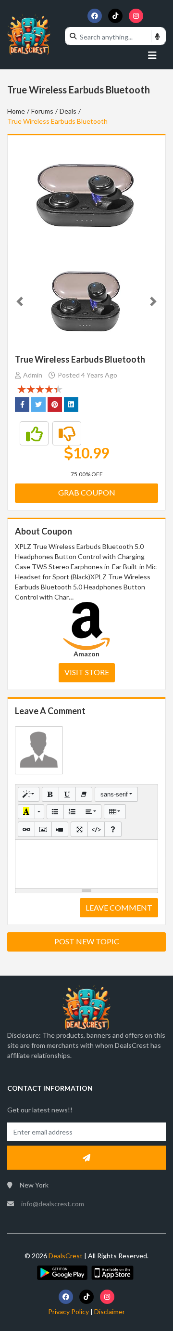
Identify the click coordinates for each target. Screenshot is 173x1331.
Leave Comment (119, 907)
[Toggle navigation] (152, 55)
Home (16, 111)
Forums (42, 111)
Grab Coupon (86, 492)
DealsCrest (65, 1256)
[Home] (28, 34)
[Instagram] (136, 16)
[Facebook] (94, 16)
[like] (34, 433)
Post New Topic (86, 941)
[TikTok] (115, 16)
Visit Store (86, 672)
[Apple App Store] (112, 1271)
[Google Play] (62, 1271)
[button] (20, 301)
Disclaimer (109, 1311)
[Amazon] (86, 625)
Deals (68, 111)
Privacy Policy (68, 1311)
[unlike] (66, 433)
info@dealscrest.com (52, 1204)
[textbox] (86, 864)
